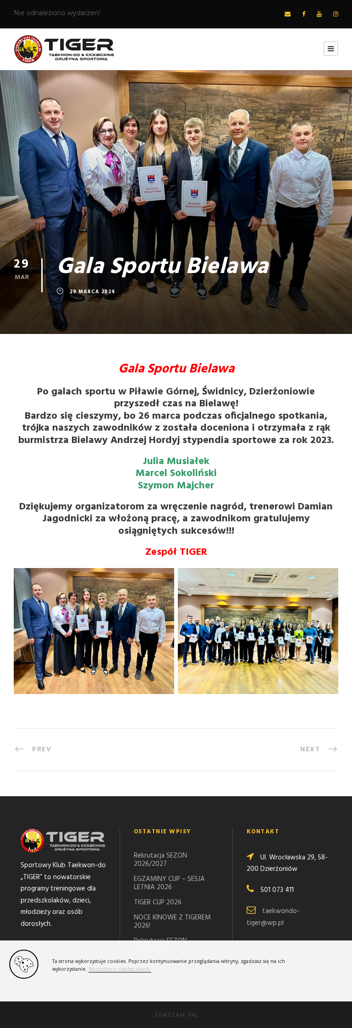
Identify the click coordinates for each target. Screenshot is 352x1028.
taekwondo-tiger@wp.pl (273, 917)
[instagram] (335, 14)
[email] (288, 14)
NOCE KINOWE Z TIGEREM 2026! (172, 921)
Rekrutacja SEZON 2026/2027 (160, 859)
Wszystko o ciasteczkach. (119, 969)
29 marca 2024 (93, 292)
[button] (176, 1014)
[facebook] (303, 14)
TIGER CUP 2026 (158, 902)
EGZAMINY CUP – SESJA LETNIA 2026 (169, 883)
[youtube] (319, 14)
